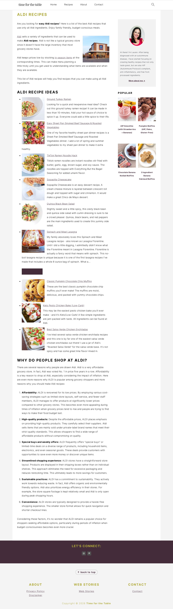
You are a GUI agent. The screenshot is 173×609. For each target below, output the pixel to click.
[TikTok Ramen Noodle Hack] (33, 166)
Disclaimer (35, 595)
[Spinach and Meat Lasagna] (33, 242)
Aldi (19, 36)
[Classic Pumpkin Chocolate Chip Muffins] (33, 291)
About (83, 4)
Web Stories (86, 591)
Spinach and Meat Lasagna (62, 231)
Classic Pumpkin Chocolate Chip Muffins (69, 281)
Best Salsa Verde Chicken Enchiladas (67, 329)
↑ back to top (86, 572)
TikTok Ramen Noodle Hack (62, 155)
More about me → (137, 81)
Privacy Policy (35, 591)
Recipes (68, 4)
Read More (32, 271)
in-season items (63, 57)
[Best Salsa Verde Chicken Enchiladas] (33, 339)
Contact (98, 4)
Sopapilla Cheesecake (59, 179)
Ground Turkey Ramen (59, 99)
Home (53, 4)
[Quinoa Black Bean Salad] (33, 214)
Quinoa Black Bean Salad (61, 203)
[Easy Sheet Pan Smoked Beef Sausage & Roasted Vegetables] (33, 133)
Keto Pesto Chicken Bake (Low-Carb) (63, 305)
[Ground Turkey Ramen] (33, 109)
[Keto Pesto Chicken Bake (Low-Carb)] (31, 313)
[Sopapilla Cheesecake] (33, 190)
